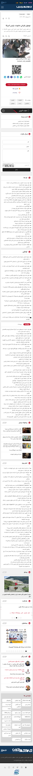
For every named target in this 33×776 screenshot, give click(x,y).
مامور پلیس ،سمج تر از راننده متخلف (20, 123)
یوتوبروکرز (9, 700)
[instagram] (10, 767)
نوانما (28, 14)
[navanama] (30, 3)
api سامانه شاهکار (26, 700)
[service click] (17, 3)
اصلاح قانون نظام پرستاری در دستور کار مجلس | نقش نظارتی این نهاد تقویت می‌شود (13, 665)
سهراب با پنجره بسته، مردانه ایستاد (17, 674)
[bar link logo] (4, 2)
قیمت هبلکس (27, 733)
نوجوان (12, 103)
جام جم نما (22, 14)
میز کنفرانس (17, 739)
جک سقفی (18, 733)
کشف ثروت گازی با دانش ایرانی (17, 682)
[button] (21, 618)
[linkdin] (8, 77)
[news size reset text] (6, 36)
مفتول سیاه (8, 725)
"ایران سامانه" (22, 763)
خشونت (20, 100)
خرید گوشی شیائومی (17, 706)
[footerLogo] (21, 750)
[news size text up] (3, 36)
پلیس (12, 100)
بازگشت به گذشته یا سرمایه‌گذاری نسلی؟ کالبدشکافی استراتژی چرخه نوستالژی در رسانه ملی (12, 431)
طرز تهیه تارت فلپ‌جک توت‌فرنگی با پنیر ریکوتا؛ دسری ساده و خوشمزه (16, 318)
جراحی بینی (27, 704)
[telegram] (18, 77)
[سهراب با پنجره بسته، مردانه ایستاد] (27, 672)
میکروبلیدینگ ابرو (26, 725)
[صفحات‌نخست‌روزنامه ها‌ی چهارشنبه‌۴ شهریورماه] (16, 636)
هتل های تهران (7, 717)
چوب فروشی (17, 700)
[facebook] (11, 77)
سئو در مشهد (17, 713)
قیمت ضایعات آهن (17, 726)
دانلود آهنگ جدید (26, 713)
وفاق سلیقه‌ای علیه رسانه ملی (12, 607)
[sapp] (27, 767)
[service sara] (25, 3)
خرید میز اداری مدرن (7, 734)
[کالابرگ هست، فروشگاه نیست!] (26, 447)
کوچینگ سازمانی (7, 729)
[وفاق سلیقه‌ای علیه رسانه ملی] (22, 608)
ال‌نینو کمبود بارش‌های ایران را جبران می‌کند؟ (15, 687)
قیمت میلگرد (27, 739)
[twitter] (15, 77)
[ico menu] (3, 7)
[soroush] (5, 77)
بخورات (9, 709)
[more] (5, 422)
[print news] (3, 19)
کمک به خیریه (7, 721)
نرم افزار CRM (7, 713)
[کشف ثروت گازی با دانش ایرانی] (27, 680)
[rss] (6, 767)
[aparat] (23, 767)
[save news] (9, 19)
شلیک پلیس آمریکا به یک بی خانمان (21, 126)
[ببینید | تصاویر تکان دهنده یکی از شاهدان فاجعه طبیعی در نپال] (16, 584)
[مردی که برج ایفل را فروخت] (26, 455)
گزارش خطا (15, 89)
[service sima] (21, 3)
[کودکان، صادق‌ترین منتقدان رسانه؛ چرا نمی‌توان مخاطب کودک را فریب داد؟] (26, 438)
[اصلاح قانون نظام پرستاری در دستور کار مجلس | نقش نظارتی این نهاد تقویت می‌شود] (27, 664)
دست (20, 103)
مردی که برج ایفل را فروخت (16, 454)
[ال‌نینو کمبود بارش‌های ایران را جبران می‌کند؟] (27, 688)
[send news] (6, 18)
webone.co (27, 717)
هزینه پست (8, 704)
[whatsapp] (21, 77)
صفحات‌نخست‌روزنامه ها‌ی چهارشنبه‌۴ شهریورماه (20, 647)
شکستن (27, 103)
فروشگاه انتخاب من (17, 718)
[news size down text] (9, 36)
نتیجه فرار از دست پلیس (23, 121)
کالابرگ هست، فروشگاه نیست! (15, 450)
